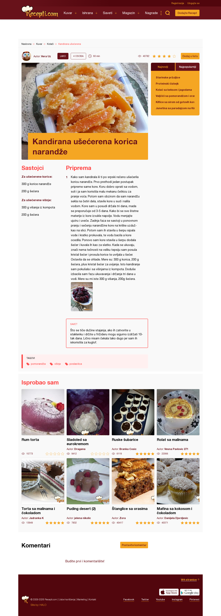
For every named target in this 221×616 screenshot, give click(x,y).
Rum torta (43, 422)
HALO (43, 604)
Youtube (160, 599)
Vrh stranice (189, 579)
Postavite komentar (134, 544)
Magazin (128, 13)
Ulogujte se (193, 3)
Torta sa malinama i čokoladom (43, 491)
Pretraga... (167, 13)
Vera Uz (46, 56)
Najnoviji (163, 66)
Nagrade (151, 13)
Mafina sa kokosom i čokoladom (178, 491)
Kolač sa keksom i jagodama (174, 89)
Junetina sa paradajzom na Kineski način (175, 108)
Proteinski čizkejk (167, 83)
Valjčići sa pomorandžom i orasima (175, 95)
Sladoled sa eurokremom (88, 422)
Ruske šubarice (133, 422)
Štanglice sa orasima (133, 491)
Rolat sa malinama (178, 422)
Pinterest (194, 599)
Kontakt (92, 599)
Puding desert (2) (88, 491)
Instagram (177, 599)
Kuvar (68, 13)
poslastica (76, 363)
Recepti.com (40, 11)
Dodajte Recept (187, 12)
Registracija (177, 3)
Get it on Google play (189, 592)
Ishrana (87, 13)
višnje (57, 363)
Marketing (82, 599)
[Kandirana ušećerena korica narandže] (105, 296)
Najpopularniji (187, 66)
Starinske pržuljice (168, 77)
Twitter (145, 599)
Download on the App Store (169, 592)
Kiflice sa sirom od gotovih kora (175, 101)
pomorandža (38, 363)
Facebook (128, 599)
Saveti (107, 13)
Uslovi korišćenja (67, 599)
